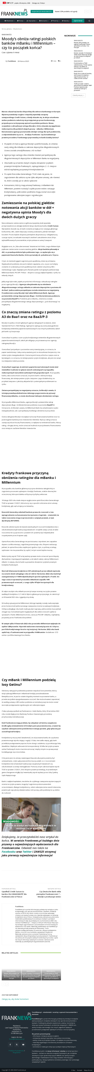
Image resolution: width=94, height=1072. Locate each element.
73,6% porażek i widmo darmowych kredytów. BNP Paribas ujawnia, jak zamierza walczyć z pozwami (83, 87)
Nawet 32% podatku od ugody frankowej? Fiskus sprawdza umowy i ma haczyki (11, 975)
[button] (89, 20)
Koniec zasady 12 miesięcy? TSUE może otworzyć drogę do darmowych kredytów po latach (31, 975)
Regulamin (17, 1052)
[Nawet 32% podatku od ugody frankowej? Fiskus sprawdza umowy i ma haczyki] (11, 968)
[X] (16, 1044)
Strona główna (7, 29)
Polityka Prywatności (16, 1051)
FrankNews (12, 61)
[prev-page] (3, 984)
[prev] (86, 11)
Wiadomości (17, 29)
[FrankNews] (4, 61)
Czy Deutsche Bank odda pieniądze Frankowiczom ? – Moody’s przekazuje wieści (48, 894)
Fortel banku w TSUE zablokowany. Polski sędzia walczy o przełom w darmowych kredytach (51, 975)
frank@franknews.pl (16, 1039)
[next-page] (7, 984)
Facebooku (9, 851)
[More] (79, 876)
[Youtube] (23, 1044)
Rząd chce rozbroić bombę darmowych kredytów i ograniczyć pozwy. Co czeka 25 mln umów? (82, 76)
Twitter (27, 851)
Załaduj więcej (77, 95)
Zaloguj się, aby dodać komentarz (15, 999)
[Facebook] (10, 1044)
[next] (90, 11)
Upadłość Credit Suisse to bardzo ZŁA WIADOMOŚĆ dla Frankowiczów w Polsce (14, 894)
